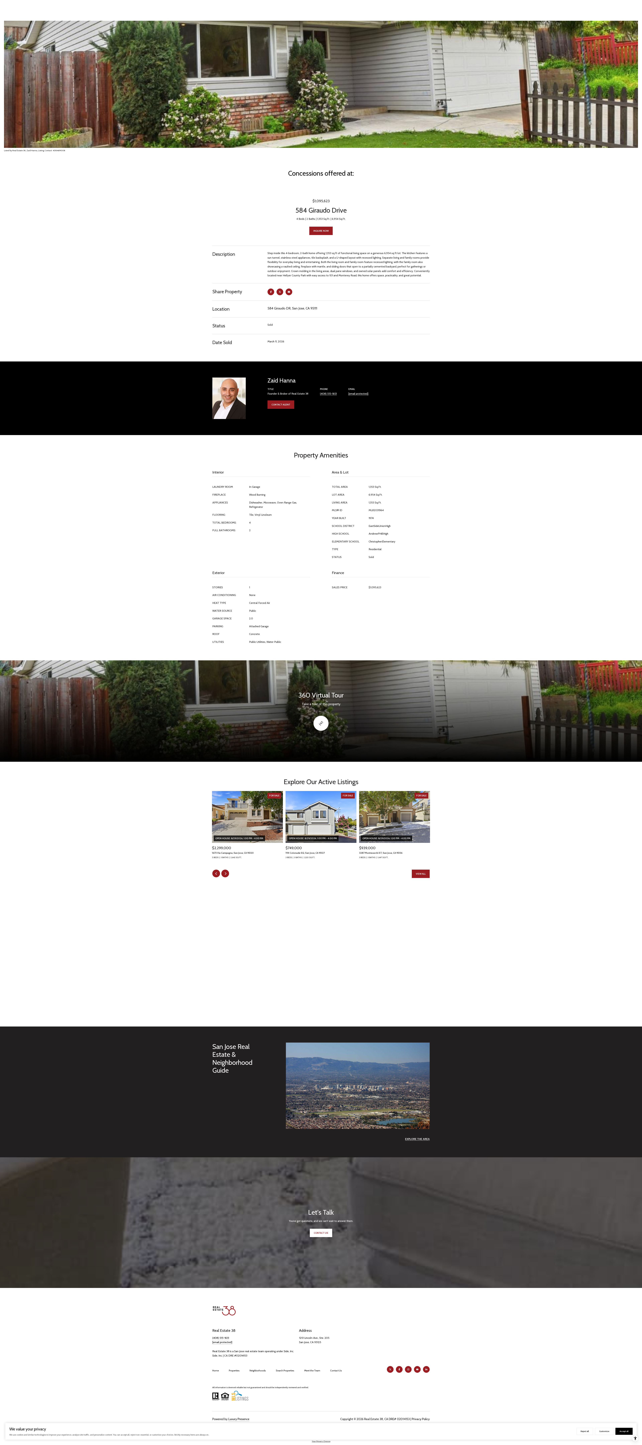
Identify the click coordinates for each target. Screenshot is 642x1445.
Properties (234, 1370)
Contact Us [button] (321, 1232)
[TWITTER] (390, 1369)
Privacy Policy (421, 1419)
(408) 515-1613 (328, 393)
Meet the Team (312, 1370)
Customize (604, 1431)
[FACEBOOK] (399, 1369)
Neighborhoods (258, 1370)
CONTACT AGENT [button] (281, 404)
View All (421, 873)
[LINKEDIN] (426, 1369)
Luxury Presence (238, 1419)
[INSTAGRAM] (408, 1369)
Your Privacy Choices (321, 1441)
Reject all (585, 1431)
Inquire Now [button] (321, 230)
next (225, 873)
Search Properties (285, 1370)
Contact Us (336, 1370)
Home (215, 1370)
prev (216, 873)
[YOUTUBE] (417, 1369)
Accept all (624, 1431)
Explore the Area (417, 1139)
